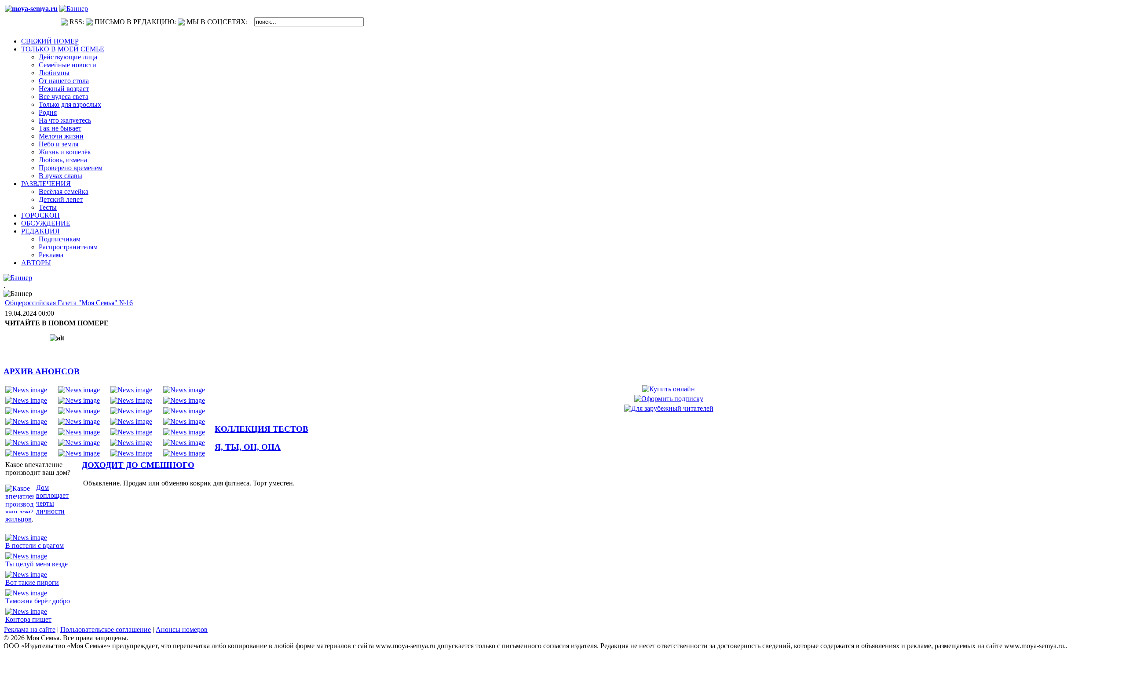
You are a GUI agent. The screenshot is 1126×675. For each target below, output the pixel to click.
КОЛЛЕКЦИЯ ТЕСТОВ (261, 429)
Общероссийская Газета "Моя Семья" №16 (69, 302)
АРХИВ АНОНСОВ (42, 371)
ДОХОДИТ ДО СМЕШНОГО (138, 465)
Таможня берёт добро (37, 601)
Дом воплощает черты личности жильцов (37, 503)
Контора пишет (28, 619)
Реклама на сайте (29, 629)
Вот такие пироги (32, 582)
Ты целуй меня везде (36, 564)
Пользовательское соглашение (105, 629)
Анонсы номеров (182, 629)
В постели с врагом (34, 545)
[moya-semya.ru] (31, 8)
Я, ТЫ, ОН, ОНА (248, 447)
